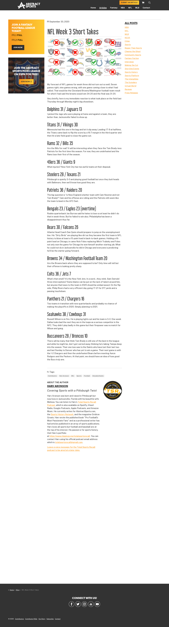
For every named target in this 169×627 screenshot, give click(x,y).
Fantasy (113, 8)
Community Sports (133, 55)
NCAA (127, 38)
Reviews (128, 89)
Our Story (42, 619)
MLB (137, 8)
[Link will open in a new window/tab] (71, 604)
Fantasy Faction (132, 58)
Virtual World (130, 86)
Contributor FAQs (31, 619)
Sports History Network (62, 414)
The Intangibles (131, 79)
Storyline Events (98, 376)
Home (93, 8)
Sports (79, 376)
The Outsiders (131, 82)
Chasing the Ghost (133, 51)
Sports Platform (132, 76)
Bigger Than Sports (133, 48)
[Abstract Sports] (29, 5)
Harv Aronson (64, 376)
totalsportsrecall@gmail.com (69, 442)
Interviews (129, 62)
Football (87, 376)
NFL (130, 8)
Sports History (131, 72)
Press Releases (131, 93)
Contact (146, 8)
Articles (103, 8)
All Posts (131, 23)
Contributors (52, 376)
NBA (123, 8)
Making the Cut (131, 65)
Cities (127, 41)
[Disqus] (84, 487)
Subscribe (50, 619)
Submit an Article (129, 2)
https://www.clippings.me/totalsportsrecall (70, 436)
